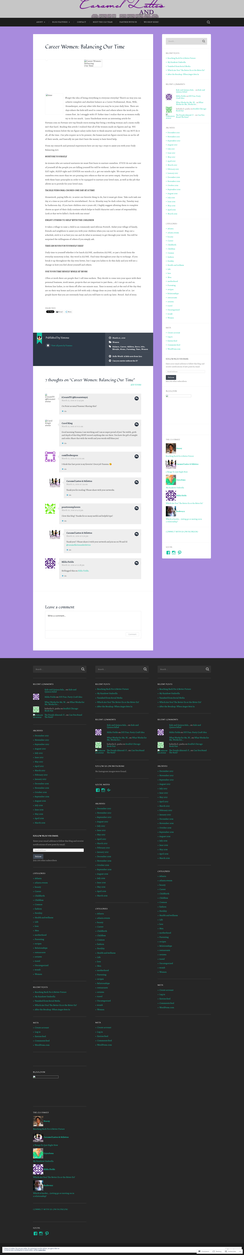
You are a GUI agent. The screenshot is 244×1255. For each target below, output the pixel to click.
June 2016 (171, 201)
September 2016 (174, 189)
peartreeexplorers (71, 507)
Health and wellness (176, 265)
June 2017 (171, 153)
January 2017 (173, 173)
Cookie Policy (42, 1250)
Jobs (142, 346)
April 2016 (172, 209)
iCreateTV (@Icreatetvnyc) (75, 397)
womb (170, 313)
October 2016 (173, 185)
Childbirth (172, 244)
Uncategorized (174, 309)
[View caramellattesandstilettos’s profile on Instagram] (174, 553)
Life (169, 269)
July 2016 (171, 197)
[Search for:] (186, 41)
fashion (171, 257)
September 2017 (174, 140)
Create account (174, 332)
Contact (81, 22)
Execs (137, 346)
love (169, 273)
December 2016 (174, 177)
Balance (115, 346)
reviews (171, 301)
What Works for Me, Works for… (189, 103)
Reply (137, 398)
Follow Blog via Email (177, 359)
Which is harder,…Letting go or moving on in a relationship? (184, 520)
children (130, 346)
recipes (170, 289)
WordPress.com (174, 349)
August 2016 (173, 193)
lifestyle (115, 349)
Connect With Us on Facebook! (182, 531)
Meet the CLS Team (103, 22)
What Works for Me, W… (186, 102)
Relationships (173, 293)
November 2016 (174, 181)
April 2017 (172, 161)
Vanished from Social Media (179, 66)
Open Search (208, 22)
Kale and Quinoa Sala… (185, 90)
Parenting (130, 349)
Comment (132, 634)
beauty (170, 236)
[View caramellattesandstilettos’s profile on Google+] (109, 790)
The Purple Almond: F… (185, 115)
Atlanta (171, 228)
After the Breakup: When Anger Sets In (183, 74)
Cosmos (171, 253)
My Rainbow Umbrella (177, 62)
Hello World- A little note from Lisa (127, 356)
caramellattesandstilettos (78, 545)
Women (115, 342)
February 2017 (173, 169)
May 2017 (171, 157)
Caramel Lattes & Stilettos (79, 481)
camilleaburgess (70, 455)
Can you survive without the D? (125, 360)
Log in (170, 336)
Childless (171, 248)
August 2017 (172, 144)
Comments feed (174, 344)
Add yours (136, 384)
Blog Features (60, 22)
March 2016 (172, 213)
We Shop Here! (151, 22)
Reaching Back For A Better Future (182, 58)
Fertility (171, 261)
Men (169, 277)
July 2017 (171, 148)
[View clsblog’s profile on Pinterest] (180, 553)
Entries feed (172, 340)
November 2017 (174, 136)
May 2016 (171, 205)
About (39, 22)
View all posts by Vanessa (61, 345)
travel (170, 305)
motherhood (173, 281)
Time (138, 349)
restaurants (172, 297)
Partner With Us (128, 22)
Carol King (67, 423)
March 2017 (172, 165)
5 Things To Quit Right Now (177, 471)
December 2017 (174, 132)
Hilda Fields (68, 561)
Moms (122, 349)
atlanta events (173, 232)
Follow (171, 377)
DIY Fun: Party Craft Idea (70, 696)
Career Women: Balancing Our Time (85, 46)
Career (123, 346)
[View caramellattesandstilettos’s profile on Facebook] (168, 553)
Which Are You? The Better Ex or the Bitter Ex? (186, 70)
